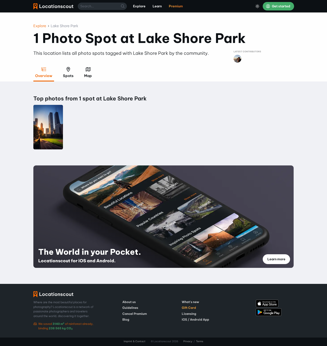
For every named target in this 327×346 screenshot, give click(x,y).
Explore (39, 26)
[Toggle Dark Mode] (257, 6)
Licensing (189, 314)
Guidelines (130, 308)
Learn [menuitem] (157, 6)
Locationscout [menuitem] (53, 6)
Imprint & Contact (134, 341)
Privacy (187, 341)
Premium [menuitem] (176, 6)
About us (129, 302)
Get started (280, 6)
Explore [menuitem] (139, 6)
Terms (199, 341)
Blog (125, 320)
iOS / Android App (195, 320)
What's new (190, 302)
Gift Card (189, 308)
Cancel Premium (134, 314)
